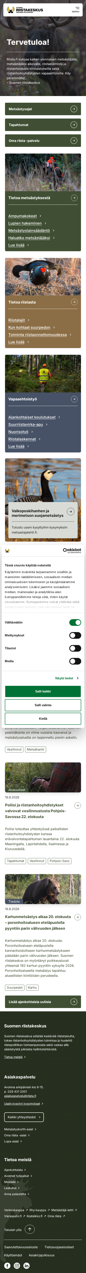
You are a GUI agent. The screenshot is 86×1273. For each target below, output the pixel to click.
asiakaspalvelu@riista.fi (20, 1096)
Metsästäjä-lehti (62, 1210)
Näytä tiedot (64, 678)
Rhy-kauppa (37, 1210)
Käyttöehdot (13, 1255)
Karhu (32, 987)
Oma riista (54, 1216)
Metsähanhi (35, 749)
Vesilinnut (14, 749)
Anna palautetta (15, 1194)
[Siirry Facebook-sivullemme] (7, 1266)
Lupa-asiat (11, 1141)
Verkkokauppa (14, 1210)
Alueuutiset (16, 790)
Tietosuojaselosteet (59, 1247)
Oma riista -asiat (15, 1135)
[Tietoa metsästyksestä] (74, 198)
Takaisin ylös (13, 1230)
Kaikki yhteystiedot (22, 1117)
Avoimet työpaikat (16, 1176)
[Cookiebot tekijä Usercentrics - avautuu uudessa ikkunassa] (63, 550)
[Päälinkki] (74, 399)
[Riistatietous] (74, 302)
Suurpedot (15, 987)
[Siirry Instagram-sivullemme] (17, 1266)
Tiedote (14, 901)
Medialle (10, 1182)
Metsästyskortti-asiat (18, 1129)
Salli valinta (43, 705)
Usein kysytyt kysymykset (22, 1103)
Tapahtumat (15, 861)
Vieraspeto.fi (13, 1216)
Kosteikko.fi (34, 1216)
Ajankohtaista (13, 1170)
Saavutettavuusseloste (21, 1247)
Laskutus (10, 1188)
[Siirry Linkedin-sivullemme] (26, 1266)
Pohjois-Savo (60, 861)
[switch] (75, 635)
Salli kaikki (43, 691)
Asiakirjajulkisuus (41, 1255)
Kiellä (43, 718)
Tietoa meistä (13, 1057)
